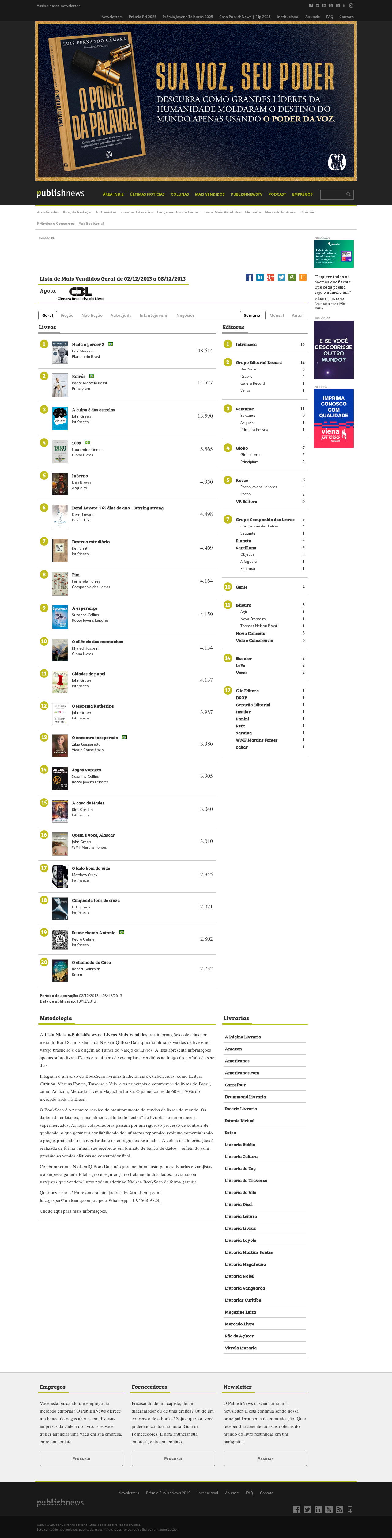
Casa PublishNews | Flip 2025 (245, 16)
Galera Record (252, 383)
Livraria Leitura (241, 1216)
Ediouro (243, 604)
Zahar (242, 746)
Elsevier (244, 658)
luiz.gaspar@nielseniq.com (66, 1200)
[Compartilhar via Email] (292, 280)
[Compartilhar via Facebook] (249, 280)
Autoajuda (121, 315)
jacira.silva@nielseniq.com (134, 1192)
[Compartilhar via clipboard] (303, 280)
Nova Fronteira (253, 618)
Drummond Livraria (245, 1096)
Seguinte (247, 533)
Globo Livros (251, 454)
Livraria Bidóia (240, 1144)
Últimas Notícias (147, 194)
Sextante (245, 408)
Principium (249, 461)
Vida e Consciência (254, 640)
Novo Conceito (250, 633)
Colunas (180, 194)
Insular (243, 711)
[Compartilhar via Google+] (271, 280)
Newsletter (238, 1386)
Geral (47, 315)
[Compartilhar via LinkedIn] (260, 280)
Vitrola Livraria (241, 1347)
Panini (242, 718)
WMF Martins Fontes (257, 739)
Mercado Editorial (281, 212)
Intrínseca (246, 344)
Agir (243, 611)
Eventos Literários (136, 212)
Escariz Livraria (241, 1108)
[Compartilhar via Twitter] (281, 280)
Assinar (265, 1458)
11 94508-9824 (145, 1200)
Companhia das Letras (259, 526)
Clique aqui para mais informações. (73, 1211)
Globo (242, 447)
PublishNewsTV (246, 194)
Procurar (81, 1458)
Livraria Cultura (241, 1156)
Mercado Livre (239, 1323)
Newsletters (112, 16)
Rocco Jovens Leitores (258, 486)
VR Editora (246, 501)
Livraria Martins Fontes (249, 1251)
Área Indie (113, 194)
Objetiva (247, 554)
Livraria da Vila (240, 1192)
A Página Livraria (243, 1036)
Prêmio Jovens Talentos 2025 (188, 16)
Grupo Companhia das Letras (265, 519)
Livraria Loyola (240, 1240)
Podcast (277, 194)
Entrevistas (106, 212)
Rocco (242, 480)
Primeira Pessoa (254, 429)
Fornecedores (149, 1386)
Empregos (302, 194)
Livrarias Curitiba (243, 1299)
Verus (245, 390)
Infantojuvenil (154, 315)
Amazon (233, 1048)
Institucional (288, 16)
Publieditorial (91, 223)
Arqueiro (247, 422)
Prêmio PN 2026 (142, 16)
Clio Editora (247, 690)
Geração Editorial (253, 704)
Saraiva (244, 732)
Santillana (246, 547)
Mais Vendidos (210, 194)
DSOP (241, 697)
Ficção (67, 315)
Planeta (243, 540)
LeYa (240, 665)
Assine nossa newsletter (58, 5)
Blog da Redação (77, 212)
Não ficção (92, 315)
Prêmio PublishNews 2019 (168, 1492)
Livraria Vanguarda (245, 1287)
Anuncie (312, 16)
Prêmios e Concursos (56, 223)
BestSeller (249, 369)
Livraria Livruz (240, 1228)
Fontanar (248, 568)
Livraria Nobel (239, 1275)
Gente (241, 586)
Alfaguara (248, 561)
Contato (346, 16)
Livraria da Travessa (246, 1180)
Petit (240, 725)
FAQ (329, 16)
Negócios (185, 315)
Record (246, 376)
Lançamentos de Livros (178, 212)
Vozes (241, 672)
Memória (253, 212)
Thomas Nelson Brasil (259, 625)
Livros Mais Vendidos (221, 212)
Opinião (307, 212)
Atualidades (48, 212)
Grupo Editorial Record (259, 362)
